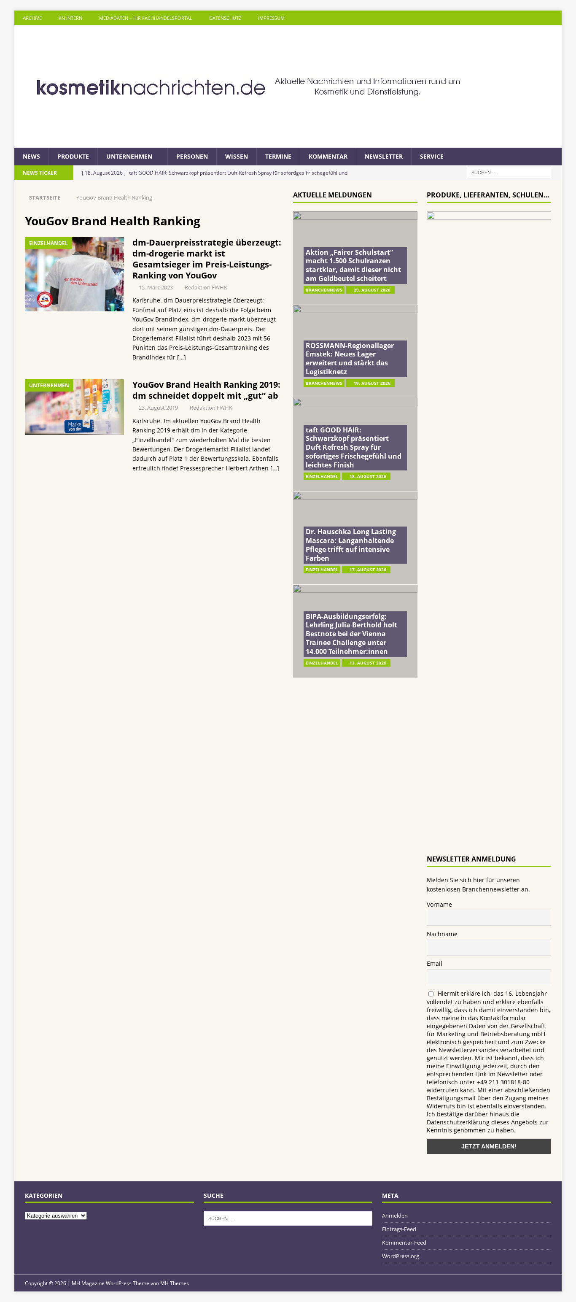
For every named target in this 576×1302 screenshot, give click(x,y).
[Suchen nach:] (509, 172)
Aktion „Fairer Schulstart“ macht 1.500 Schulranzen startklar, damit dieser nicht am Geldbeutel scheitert (353, 265)
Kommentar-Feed (404, 1242)
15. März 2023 (156, 287)
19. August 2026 (372, 383)
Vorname (439, 904)
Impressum (271, 18)
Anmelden (395, 1215)
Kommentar (328, 156)
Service (432, 156)
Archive (32, 18)
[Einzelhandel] (74, 274)
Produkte (73, 156)
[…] (181, 357)
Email (434, 963)
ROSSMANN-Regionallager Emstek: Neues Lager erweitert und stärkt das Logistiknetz (350, 358)
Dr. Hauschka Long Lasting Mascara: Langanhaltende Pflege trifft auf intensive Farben (351, 544)
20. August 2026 (372, 290)
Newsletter (384, 156)
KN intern (70, 18)
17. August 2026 (368, 570)
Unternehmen (129, 156)
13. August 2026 (368, 663)
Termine (278, 156)
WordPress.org (400, 1256)
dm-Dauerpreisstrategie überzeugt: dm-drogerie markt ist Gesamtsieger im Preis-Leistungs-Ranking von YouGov (206, 259)
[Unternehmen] (74, 407)
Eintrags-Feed (399, 1229)
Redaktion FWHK (206, 287)
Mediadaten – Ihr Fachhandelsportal (145, 18)
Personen (192, 156)
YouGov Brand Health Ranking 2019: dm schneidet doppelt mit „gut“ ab (206, 390)
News (31, 156)
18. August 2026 (368, 476)
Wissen (236, 156)
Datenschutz (225, 18)
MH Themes (174, 1283)
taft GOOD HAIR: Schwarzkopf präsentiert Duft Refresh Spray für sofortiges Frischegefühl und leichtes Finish (353, 447)
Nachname (442, 934)
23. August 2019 (158, 407)
